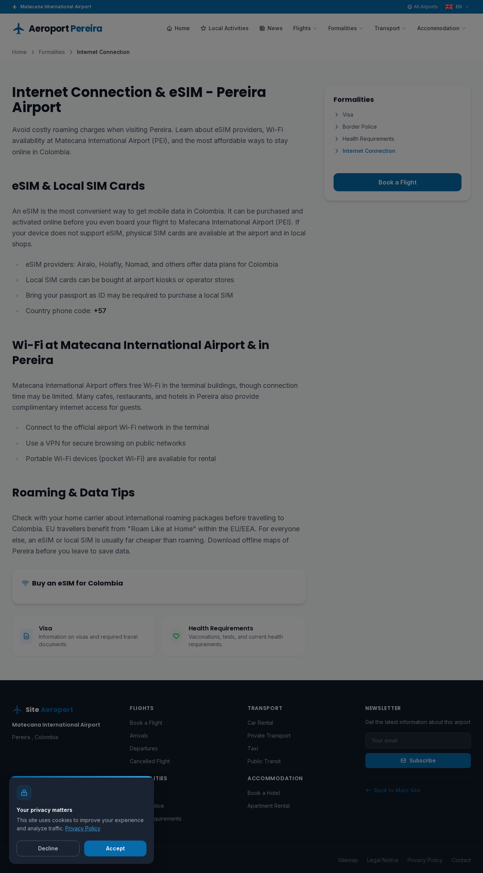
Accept (115, 848)
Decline (48, 848)
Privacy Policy (82, 828)
